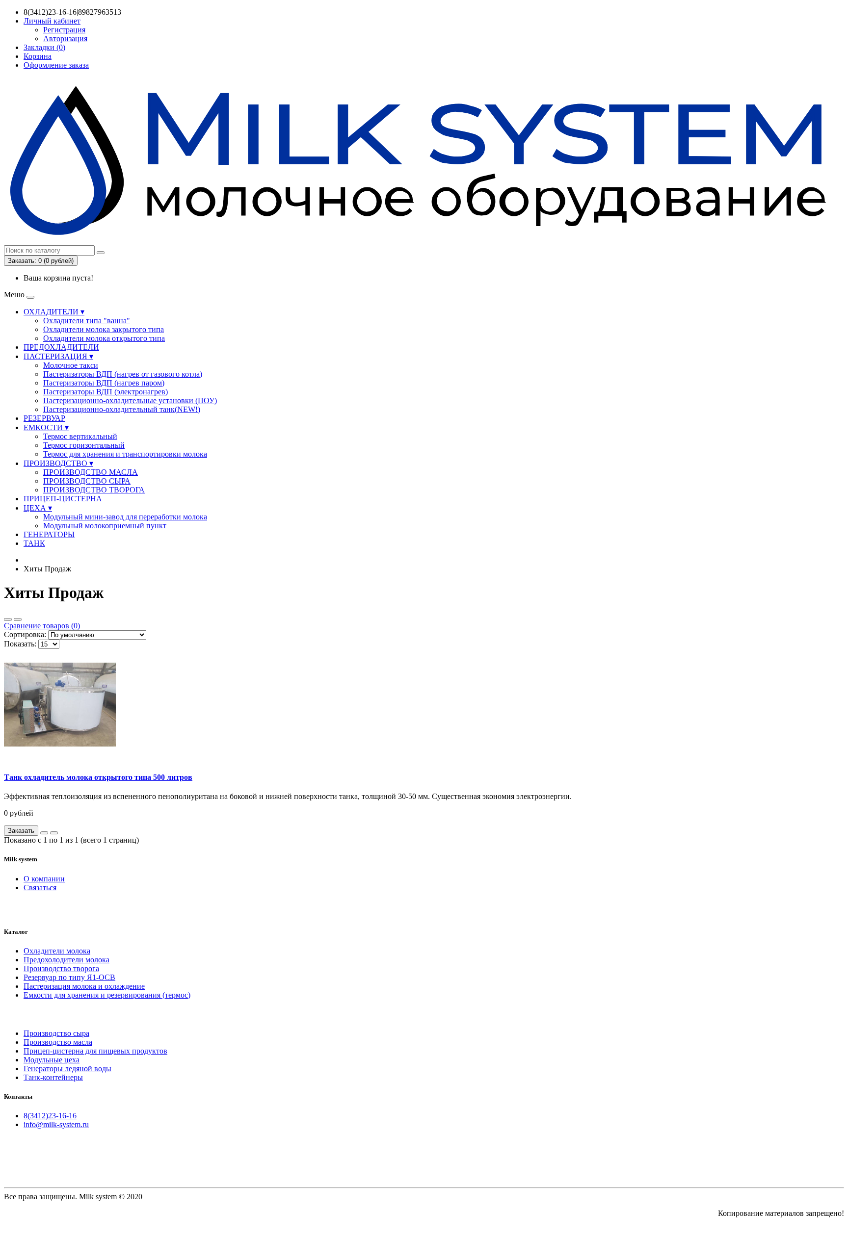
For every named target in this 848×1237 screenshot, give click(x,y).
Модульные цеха (52, 1060)
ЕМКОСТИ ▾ (46, 427)
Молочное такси (70, 365)
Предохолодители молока (66, 959)
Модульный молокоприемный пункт (104, 525)
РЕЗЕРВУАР (44, 418)
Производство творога (61, 968)
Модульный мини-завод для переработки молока (125, 517)
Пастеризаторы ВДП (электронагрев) (105, 391)
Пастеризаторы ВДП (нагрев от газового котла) (122, 374)
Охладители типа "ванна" (86, 320)
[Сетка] (18, 619)
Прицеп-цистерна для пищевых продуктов (95, 1051)
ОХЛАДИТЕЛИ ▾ (54, 312)
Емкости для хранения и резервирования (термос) (107, 995)
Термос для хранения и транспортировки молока (125, 454)
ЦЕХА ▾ (38, 508)
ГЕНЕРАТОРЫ (49, 534)
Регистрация (64, 30)
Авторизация (65, 38)
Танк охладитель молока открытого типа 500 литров (98, 777)
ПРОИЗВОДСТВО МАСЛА (90, 472)
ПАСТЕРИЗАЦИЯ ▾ (58, 356)
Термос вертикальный (80, 436)
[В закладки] (44, 832)
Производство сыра (56, 1033)
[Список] (8, 619)
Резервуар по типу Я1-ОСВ (69, 977)
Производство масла (58, 1042)
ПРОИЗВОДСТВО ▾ (58, 463)
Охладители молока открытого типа (104, 338)
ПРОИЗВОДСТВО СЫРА (87, 481)
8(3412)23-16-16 (50, 1115)
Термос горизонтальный (84, 445)
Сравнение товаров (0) (42, 625)
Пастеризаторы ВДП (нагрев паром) (103, 383)
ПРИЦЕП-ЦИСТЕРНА (63, 498)
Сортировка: (25, 634)
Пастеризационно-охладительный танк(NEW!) (121, 409)
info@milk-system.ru (56, 1124)
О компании (44, 879)
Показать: (20, 644)
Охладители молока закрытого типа (103, 329)
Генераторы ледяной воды (67, 1068)
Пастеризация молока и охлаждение (84, 986)
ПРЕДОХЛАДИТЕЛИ (61, 347)
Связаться (40, 887)
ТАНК (34, 543)
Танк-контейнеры (53, 1077)
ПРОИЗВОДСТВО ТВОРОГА (94, 490)
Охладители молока (57, 951)
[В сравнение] (54, 832)
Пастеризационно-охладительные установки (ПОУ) (130, 400)
